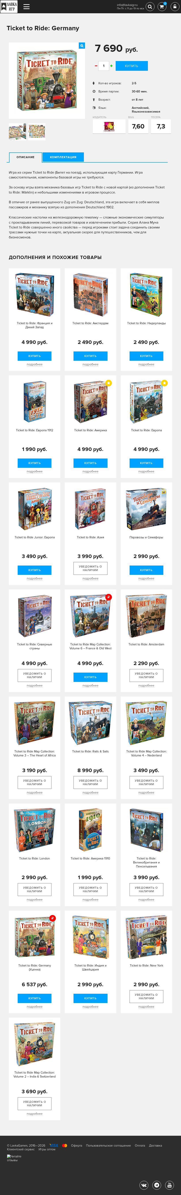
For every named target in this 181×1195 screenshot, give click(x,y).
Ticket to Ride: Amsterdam (146, 644)
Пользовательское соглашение (108, 1145)
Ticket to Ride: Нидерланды (146, 323)
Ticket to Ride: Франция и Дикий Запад (35, 325)
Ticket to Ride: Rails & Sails (90, 751)
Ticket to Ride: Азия (90, 537)
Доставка (155, 1145)
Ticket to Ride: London (34, 858)
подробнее (35, 364)
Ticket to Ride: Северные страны (34, 646)
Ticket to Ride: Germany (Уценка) (34, 967)
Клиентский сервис (21, 1149)
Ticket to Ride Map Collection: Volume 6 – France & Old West (90, 646)
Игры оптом (47, 1149)
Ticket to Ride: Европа (146, 430)
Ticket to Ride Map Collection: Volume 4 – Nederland (146, 753)
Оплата (140, 1145)
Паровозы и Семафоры (146, 537)
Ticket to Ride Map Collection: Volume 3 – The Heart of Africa (34, 753)
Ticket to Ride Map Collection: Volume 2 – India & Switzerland (34, 1074)
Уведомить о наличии (90, 568)
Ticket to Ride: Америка (90, 430)
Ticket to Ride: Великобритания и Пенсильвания (146, 862)
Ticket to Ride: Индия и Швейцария (90, 967)
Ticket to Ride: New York (146, 965)
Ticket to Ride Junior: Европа (35, 537)
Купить (131, 66)
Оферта (76, 1145)
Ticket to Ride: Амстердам (90, 323)
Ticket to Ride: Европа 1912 (34, 430)
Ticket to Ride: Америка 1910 (90, 858)
